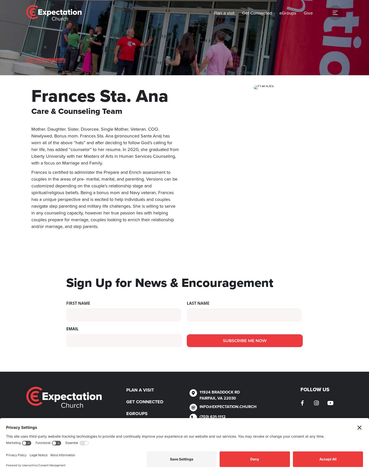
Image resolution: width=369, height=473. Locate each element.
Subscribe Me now (245, 340)
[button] (302, 403)
